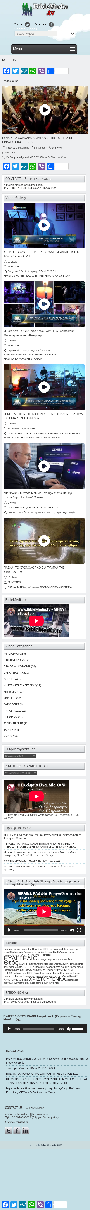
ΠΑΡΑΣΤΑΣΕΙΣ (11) (15, 710)
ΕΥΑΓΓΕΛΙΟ (21, 958)
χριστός (55, 983)
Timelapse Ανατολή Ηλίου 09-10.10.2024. (31, 1068)
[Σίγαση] (72, 930)
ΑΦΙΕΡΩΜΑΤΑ (15, 428)
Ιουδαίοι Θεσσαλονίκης (57, 963)
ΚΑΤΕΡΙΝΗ (50, 354)
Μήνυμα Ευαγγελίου (25, 970)
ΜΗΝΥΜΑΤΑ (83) (14, 691)
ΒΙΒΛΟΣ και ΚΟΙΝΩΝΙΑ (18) (20, 666)
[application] (44, 911)
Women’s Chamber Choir (53, 157)
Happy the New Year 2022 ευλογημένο (41, 949)
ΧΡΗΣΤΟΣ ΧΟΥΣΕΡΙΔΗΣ (17, 275)
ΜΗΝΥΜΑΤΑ (14, 582)
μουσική (46, 983)
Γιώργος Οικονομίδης (17, 147)
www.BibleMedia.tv (13, 952)
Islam (65, 949)
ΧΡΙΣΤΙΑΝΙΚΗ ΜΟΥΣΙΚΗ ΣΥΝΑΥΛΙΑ (51, 275)
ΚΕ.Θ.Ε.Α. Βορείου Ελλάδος (39, 967)
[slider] (78, 1028)
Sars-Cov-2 (75, 949)
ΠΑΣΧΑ (12, 587)
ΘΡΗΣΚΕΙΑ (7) (12, 679)
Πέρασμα (8, 976)
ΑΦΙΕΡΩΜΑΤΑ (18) (15, 653)
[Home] (45, 15)
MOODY (34, 157)
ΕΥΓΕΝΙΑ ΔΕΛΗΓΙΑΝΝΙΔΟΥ (46, 433)
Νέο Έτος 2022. (24, 973)
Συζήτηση (56, 512)
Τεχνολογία (69, 512)
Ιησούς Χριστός (37, 963)
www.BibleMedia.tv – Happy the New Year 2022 (32, 860)
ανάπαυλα (19, 983)
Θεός (11, 962)
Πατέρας (18, 976)
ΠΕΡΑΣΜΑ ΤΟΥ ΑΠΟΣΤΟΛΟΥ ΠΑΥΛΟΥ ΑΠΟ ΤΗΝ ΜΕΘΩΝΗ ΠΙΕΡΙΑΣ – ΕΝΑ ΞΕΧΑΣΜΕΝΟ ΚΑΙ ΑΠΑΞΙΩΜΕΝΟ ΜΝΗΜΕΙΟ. (40, 845)
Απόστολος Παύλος (34, 952)
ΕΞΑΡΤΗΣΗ (46, 955)
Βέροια (48, 952)
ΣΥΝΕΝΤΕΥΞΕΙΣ (50, 507)
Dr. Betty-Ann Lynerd (17, 157)
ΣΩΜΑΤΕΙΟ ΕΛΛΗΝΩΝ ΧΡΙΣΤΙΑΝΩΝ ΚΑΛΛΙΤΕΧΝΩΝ (32, 437)
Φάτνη (25, 979)
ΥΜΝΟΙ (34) (11, 736)
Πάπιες (77, 973)
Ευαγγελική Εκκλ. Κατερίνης (23, 271)
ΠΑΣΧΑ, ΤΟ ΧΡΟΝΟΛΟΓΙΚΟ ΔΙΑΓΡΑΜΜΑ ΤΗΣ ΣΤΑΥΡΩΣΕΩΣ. (42, 1073)
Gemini (11, 512)
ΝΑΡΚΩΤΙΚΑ (60, 970)
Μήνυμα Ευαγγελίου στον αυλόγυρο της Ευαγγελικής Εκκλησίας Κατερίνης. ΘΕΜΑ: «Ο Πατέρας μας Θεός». (41, 854)
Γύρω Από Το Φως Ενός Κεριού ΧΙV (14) (29, 350)
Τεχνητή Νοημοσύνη (45, 976)
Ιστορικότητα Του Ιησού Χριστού (33, 512)
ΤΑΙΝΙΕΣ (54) (11, 729)
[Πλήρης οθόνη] (79, 930)
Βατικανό (73, 952)
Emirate (8, 949)
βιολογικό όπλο (33, 983)
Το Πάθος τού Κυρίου (28, 587)
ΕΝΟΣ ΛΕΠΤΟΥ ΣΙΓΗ (19, 433)
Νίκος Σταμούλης (42, 973)
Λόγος (73, 967)
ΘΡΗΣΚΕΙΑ (33, 507)
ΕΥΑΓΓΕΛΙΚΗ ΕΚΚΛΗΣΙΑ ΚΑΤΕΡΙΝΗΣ (23, 354)
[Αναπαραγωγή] (9, 930)
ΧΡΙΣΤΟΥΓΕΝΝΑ (47, 979)
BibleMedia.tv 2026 (51, 1145)
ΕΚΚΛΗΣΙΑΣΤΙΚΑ (17, 507)
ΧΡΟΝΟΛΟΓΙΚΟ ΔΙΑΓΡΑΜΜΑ (56, 587)
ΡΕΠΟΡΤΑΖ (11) (13, 717)
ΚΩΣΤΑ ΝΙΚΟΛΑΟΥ (72, 433)
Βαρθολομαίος (60, 952)
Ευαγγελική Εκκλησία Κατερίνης (55, 959)
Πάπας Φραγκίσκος (62, 973)
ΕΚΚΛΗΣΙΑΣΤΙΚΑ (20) (16, 672)
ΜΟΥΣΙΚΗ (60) (12, 698)
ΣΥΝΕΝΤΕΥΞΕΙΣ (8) (15, 723)
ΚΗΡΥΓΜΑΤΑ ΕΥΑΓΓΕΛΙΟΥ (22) (22, 685)
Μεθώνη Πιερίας (44, 970)
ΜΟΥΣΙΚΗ (11, 152)
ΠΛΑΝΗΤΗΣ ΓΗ (47, 271)
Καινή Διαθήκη (61, 967)
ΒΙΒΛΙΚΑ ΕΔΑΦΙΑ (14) (16, 660)
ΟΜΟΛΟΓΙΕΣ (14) (14, 704)
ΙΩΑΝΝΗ (23, 963)
